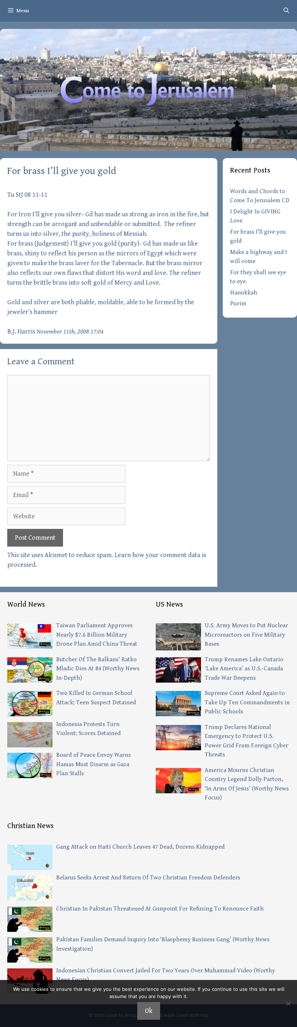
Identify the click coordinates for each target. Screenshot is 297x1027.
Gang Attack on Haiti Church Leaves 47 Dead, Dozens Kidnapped (140, 846)
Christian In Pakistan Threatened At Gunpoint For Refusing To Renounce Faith (160, 908)
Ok (148, 1011)
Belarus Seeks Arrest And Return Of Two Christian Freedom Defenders (148, 877)
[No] (288, 1003)
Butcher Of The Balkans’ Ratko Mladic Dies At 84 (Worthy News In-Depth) (97, 669)
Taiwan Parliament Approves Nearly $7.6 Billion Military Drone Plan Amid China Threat (96, 635)
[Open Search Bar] (286, 11)
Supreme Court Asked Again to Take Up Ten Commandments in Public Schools (247, 702)
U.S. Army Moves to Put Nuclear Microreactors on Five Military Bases (246, 635)
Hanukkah (243, 292)
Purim (238, 303)
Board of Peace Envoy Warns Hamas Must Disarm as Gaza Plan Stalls (93, 764)
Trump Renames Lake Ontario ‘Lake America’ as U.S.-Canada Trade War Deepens (244, 669)
